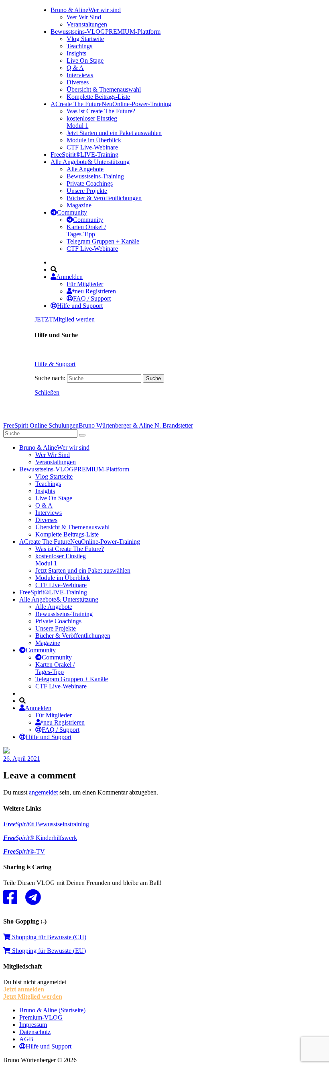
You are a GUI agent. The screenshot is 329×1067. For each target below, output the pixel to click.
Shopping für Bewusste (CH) (48, 937)
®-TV (24, 851)
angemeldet (43, 792)
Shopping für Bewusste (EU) (48, 950)
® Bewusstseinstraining (46, 824)
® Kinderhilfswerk (40, 837)
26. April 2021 (21, 758)
